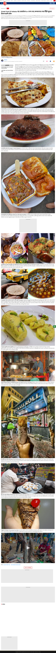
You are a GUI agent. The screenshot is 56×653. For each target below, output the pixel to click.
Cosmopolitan (33, 0)
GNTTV (12, 0)
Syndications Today (38, 651)
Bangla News (3, 8)
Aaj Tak (3, 0)
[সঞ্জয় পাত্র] (2, 60)
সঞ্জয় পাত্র (5, 60)
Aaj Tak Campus (7, 0)
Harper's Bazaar (38, 0)
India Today (19, 0)
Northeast (48, 0)
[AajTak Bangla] (5, 3)
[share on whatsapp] (54, 326)
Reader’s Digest (43, 0)
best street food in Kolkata (15, 564)
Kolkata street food (6, 564)
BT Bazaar (28, 0)
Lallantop (15, 0)
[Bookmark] (54, 62)
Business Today (24, 0)
